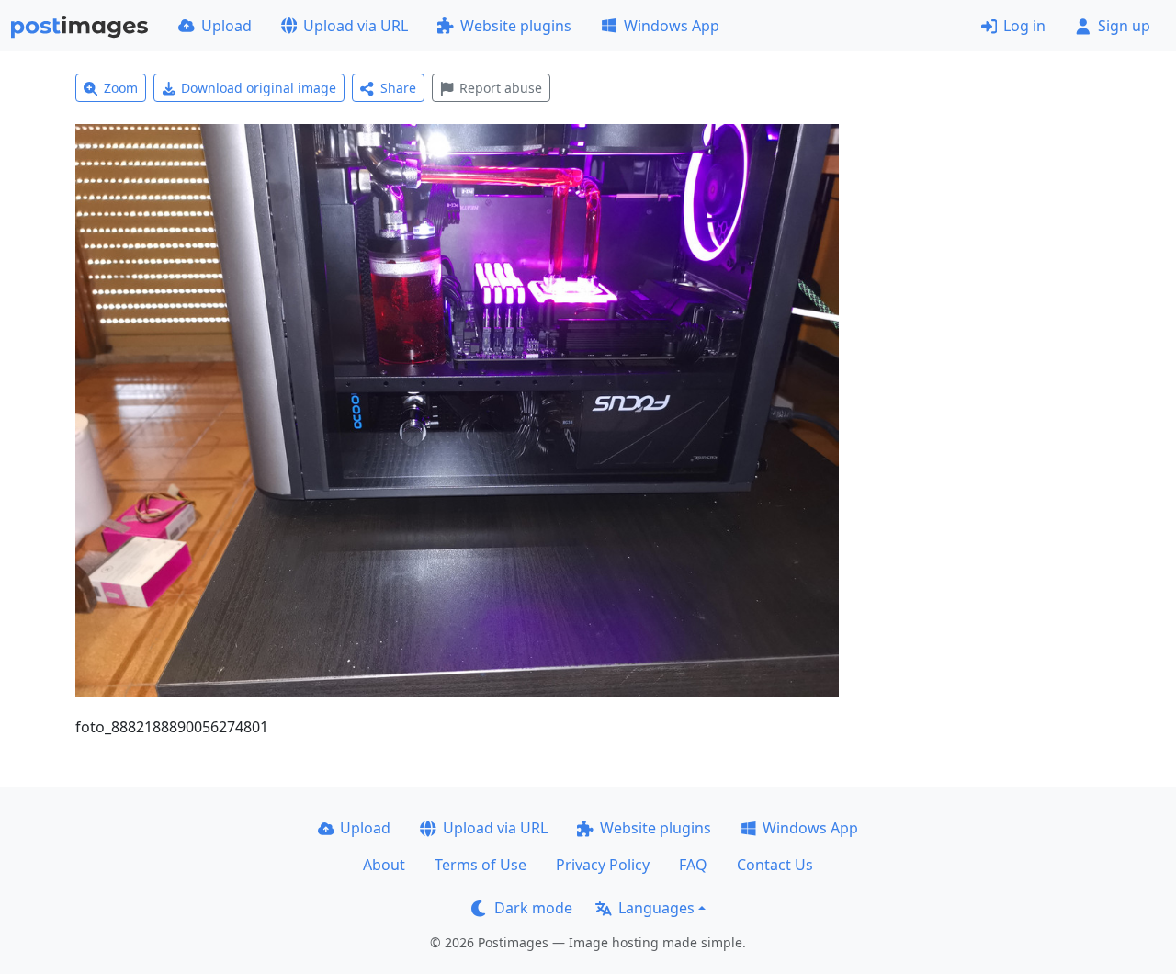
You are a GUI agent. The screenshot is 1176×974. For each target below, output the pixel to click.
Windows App (671, 26)
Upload (226, 26)
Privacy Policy (603, 865)
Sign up (1124, 26)
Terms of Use (480, 865)
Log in (1024, 26)
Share (398, 87)
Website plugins (515, 26)
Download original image (258, 87)
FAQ (693, 865)
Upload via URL (355, 26)
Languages (656, 908)
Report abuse (500, 87)
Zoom (121, 87)
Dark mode (533, 908)
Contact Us (775, 865)
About (384, 865)
